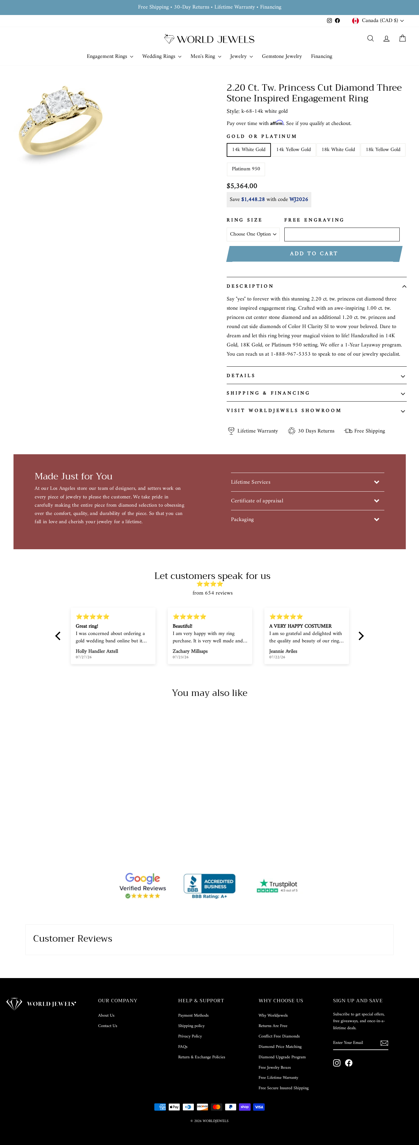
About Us (106, 1015)
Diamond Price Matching (280, 1047)
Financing (321, 56)
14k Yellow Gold (293, 149)
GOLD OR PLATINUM (262, 137)
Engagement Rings (108, 56)
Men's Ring (203, 56)
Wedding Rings (159, 56)
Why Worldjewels (273, 1015)
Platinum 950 (246, 169)
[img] (212, 584)
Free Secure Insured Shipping (284, 1088)
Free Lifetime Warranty (278, 1078)
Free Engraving (314, 221)
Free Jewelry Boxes (275, 1067)
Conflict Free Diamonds (279, 1036)
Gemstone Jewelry (282, 56)
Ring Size (245, 221)
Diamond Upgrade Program (282, 1057)
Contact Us (107, 1026)
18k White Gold (338, 149)
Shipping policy (191, 1026)
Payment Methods (193, 1015)
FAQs (182, 1047)
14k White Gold (249, 149)
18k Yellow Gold (383, 149)
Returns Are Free (273, 1026)
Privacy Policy (190, 1036)
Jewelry (239, 56)
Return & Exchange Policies (201, 1057)
